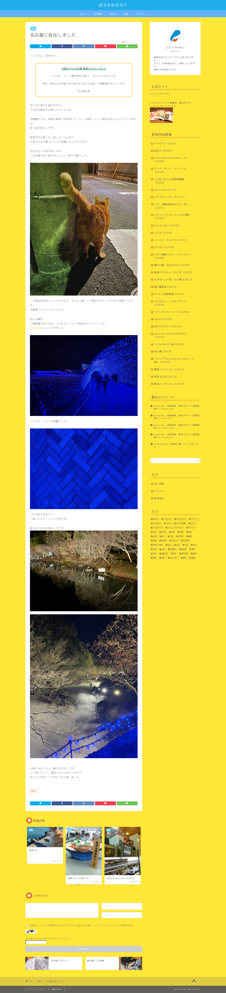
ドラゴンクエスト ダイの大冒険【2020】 (171, 216)
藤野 (154, 558)
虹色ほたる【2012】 (166, 376)
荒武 (174, 553)
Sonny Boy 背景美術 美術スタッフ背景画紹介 (176, 407)
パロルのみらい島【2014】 (169, 344)
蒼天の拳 (185, 553)
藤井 (194, 553)
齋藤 (193, 558)
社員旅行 (173, 549)
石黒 (163, 549)
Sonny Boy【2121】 (166, 189)
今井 (154, 532)
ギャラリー (141, 14)
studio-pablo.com (160, 93)
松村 (169, 545)
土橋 (154, 536)
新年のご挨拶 (157, 545)
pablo (165, 408)
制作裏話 (98, 14)
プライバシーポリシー (37, 989)
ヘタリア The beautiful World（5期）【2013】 (174, 360)
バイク (193, 523)
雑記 (126, 14)
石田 (154, 549)
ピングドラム (157, 528)
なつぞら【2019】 (164, 247)
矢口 (194, 545)
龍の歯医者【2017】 (166, 286)
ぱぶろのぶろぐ (113, 5)
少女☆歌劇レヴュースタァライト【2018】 (172, 256)
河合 (186, 545)
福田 (193, 549)
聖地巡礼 (159, 498)
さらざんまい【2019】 (167, 225)
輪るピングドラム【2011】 (169, 383)
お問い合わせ (56, 989)
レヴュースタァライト (175, 528)
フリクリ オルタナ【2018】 (170, 240)
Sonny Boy (167, 519)
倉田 (173, 532)
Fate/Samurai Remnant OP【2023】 (170, 159)
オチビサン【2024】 (166, 143)
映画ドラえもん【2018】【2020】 (174, 272)
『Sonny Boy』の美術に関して (170, 443)
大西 (171, 536)
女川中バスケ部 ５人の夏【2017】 (173, 279)
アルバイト (195, 519)
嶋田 (190, 536)
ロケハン (159, 491)
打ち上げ (175, 540)
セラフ (168, 523)
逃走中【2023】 (163, 150)
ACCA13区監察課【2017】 (169, 294)
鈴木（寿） (174, 558)
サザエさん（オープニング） (170, 197)
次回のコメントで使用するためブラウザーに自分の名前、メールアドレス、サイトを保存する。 (82, 925)
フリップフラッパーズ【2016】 (172, 312)
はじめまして (181, 519)
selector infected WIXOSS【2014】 (170, 335)
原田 (181, 532)
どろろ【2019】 (163, 232)
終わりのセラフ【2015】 (168, 326)
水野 (177, 545)
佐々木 (164, 532)
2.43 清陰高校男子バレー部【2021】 (170, 206)
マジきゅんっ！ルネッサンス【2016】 (170, 303)
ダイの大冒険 (180, 523)
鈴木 (163, 558)
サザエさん (157, 523)
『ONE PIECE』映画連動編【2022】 (169, 181)
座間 (154, 540)
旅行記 (113, 14)
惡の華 (164, 540)
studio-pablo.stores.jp (163, 105)
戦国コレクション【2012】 (169, 369)
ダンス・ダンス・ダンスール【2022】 (170, 170)
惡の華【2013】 (163, 351)
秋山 (154, 553)
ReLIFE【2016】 (163, 319)
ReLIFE (155, 519)
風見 (34, 791)
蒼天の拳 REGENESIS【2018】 (172, 265)
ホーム (83, 14)
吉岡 (190, 532)
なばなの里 (36, 328)
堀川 (163, 536)
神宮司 (184, 549)
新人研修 (159, 483)
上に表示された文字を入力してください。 (48, 938)
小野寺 (180, 536)
